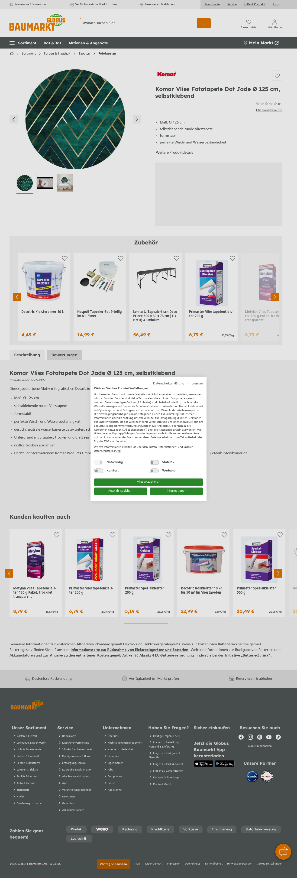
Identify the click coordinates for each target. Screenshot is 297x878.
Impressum (195, 383)
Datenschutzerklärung (168, 383)
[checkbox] (98, 462)
